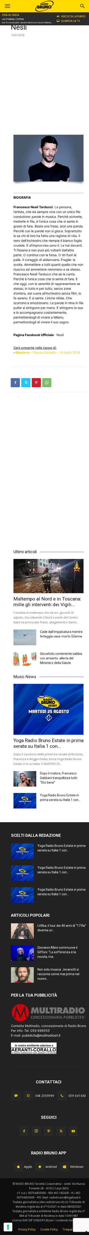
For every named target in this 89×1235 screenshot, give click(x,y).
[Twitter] (25, 382)
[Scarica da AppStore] (18, 1166)
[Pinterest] (36, 382)
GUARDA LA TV (70, 21)
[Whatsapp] (28, 1095)
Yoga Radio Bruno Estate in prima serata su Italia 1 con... (48, 743)
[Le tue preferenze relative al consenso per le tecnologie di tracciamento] (8, 1227)
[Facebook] (15, 382)
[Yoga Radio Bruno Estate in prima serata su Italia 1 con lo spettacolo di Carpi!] (48, 709)
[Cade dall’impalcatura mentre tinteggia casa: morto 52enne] (24, 637)
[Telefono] (61, 1095)
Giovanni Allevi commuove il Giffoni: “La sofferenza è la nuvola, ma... (57, 952)
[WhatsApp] (46, 382)
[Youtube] (73, 1131)
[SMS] (16, 1095)
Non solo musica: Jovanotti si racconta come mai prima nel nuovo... (58, 974)
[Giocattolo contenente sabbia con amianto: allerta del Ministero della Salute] (24, 659)
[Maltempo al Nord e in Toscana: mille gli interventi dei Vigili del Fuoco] (48, 576)
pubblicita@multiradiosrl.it (41, 1035)
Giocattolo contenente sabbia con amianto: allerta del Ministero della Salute (61, 658)
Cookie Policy (49, 1229)
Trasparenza (71, 1229)
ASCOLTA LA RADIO (73, 16)
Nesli (60, 335)
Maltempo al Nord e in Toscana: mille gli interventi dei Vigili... (47, 601)
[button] (82, 6)
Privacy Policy (27, 1229)
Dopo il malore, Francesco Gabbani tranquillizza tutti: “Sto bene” (59, 778)
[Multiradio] (48, 1021)
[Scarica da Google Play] (39, 1166)
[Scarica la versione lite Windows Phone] (64, 1166)
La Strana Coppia (13, 19)
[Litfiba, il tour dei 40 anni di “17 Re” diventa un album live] (22, 931)
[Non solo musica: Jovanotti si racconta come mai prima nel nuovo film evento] (22, 975)
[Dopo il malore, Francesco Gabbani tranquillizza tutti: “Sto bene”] (24, 779)
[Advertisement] (44, 85)
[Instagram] (36, 1131)
